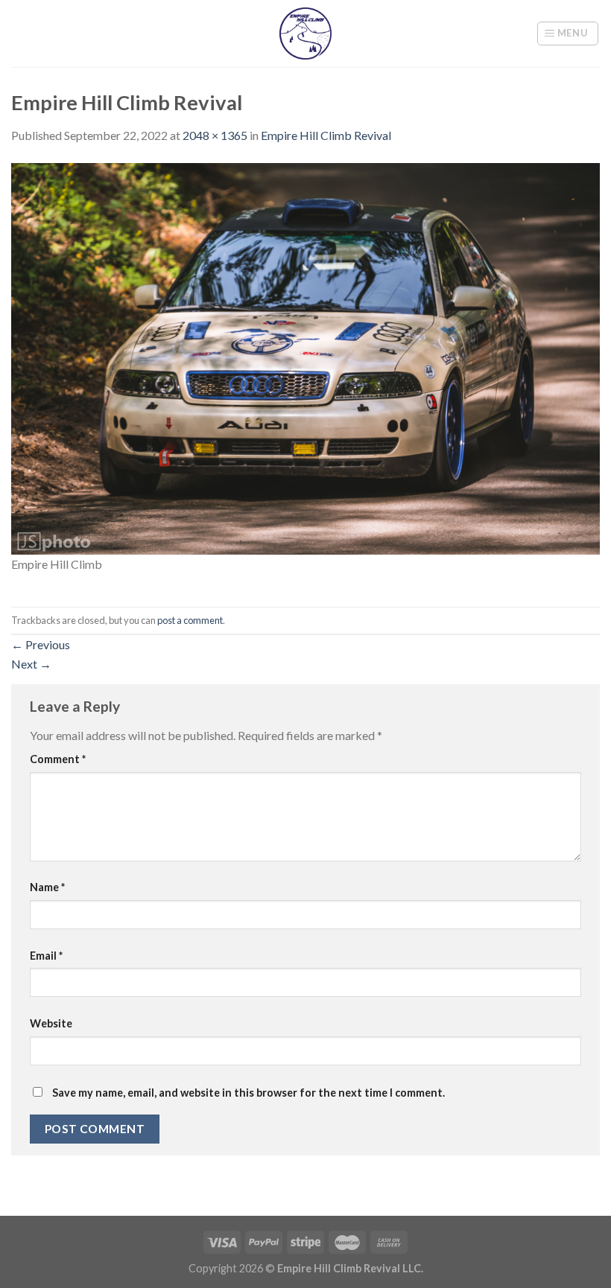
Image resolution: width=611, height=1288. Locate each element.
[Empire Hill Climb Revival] (305, 357)
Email (46, 955)
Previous (40, 644)
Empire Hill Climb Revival (326, 135)
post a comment (190, 620)
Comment (58, 759)
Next (31, 664)
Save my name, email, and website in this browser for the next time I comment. (248, 1092)
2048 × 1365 (215, 135)
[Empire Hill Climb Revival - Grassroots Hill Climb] (306, 33)
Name (47, 887)
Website (51, 1023)
